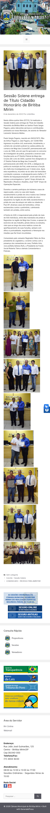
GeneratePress (27, 809)
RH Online (8, 726)
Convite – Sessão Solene (16, 578)
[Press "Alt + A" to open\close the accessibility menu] (47, 410)
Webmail (8, 730)
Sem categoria (12, 575)
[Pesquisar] (37, 796)
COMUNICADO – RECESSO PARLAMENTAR (23, 581)
